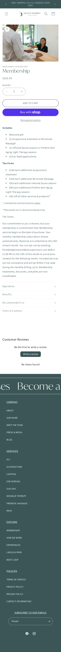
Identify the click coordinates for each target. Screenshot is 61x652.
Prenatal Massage (17, 503)
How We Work (14, 537)
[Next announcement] (55, 4)
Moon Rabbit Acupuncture (22, 649)
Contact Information (19, 601)
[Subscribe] (49, 621)
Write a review (30, 354)
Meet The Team (15, 425)
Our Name (12, 417)
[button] (6, 13)
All (8, 459)
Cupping (11, 474)
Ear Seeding (13, 481)
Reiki (9, 510)
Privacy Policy (15, 586)
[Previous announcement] (6, 4)
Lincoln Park (14, 552)
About (10, 410)
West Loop (12, 559)
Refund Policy (15, 594)
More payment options (30, 120)
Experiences (13, 545)
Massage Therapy (16, 496)
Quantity (6, 85)
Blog (9, 439)
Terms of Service (16, 579)
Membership (13, 530)
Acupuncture (14, 466)
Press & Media (14, 432)
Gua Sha (11, 488)
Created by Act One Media (45, 649)
